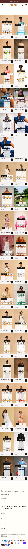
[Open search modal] (22, 5)
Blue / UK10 (21, 26)
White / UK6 (21, 95)
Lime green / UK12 (7, 53)
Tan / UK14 (4, 303)
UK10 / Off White (7, 443)
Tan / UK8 (10, 298)
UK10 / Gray (7, 151)
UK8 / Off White (7, 441)
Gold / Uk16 (7, 352)
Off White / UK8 (21, 269)
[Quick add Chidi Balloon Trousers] (12, 135)
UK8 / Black (21, 441)
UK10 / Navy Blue (7, 149)
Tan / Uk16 (10, 303)
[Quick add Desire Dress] (12, 209)
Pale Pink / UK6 (21, 71)
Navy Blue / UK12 (7, 127)
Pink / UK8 (10, 73)
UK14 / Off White (7, 448)
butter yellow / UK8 (7, 196)
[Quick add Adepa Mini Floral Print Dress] (12, 37)
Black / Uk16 (21, 377)
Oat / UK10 (10, 176)
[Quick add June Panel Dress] (12, 331)
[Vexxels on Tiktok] (5, 529)
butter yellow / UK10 (7, 198)
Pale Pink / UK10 (21, 76)
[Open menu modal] (2, 5)
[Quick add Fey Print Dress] (26, 258)
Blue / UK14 (21, 31)
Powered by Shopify (4, 536)
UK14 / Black (21, 448)
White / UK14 (21, 105)
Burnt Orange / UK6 (21, 243)
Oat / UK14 (4, 180)
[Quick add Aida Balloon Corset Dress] (26, 37)
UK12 (17, 205)
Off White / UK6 (21, 267)
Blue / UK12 (21, 29)
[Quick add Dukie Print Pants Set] (12, 233)
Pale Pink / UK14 (21, 80)
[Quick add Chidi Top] (12, 159)
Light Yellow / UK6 (7, 22)
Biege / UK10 (21, 51)
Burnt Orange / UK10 (21, 245)
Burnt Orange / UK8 (21, 247)
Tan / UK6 (4, 298)
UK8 (21, 203)
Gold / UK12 (7, 348)
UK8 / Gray (7, 156)
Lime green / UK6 (7, 46)
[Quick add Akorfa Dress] (26, 61)
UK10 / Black (21, 443)
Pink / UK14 (7, 82)
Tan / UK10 (4, 301)
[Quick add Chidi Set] (26, 135)
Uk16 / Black (21, 450)
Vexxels (8, 534)
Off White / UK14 (21, 276)
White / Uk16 (21, 107)
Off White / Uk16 (21, 278)
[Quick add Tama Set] (26, 454)
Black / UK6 (21, 365)
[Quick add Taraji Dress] (12, 478)
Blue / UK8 (24, 24)
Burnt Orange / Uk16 (21, 254)
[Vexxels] (14, 5)
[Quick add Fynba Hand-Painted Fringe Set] (12, 282)
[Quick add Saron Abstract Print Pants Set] (26, 429)
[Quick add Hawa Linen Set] (26, 282)
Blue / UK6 (18, 24)
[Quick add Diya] (26, 209)
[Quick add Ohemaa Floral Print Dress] (12, 405)
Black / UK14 (21, 374)
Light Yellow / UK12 (7, 29)
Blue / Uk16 (21, 33)
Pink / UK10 (7, 76)
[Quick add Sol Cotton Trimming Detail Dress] (12, 454)
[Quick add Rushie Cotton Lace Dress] (12, 429)
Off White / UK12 (21, 274)
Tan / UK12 (10, 301)
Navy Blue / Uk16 (7, 131)
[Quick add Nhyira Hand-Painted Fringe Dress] (12, 380)
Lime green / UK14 (7, 55)
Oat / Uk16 (10, 180)
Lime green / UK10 (7, 51)
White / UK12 (21, 102)
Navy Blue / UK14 (7, 129)
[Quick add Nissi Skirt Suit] (26, 380)
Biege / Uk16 (21, 58)
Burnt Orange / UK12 (21, 249)
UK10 (24, 203)
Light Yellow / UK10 (7, 26)
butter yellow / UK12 (7, 200)
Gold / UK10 (7, 345)
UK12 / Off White (7, 446)
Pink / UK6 (4, 73)
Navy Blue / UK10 (7, 125)
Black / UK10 (21, 370)
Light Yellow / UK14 (7, 31)
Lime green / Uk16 (7, 58)
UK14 (21, 205)
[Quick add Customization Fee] (26, 159)
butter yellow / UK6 (7, 194)
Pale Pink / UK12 (21, 78)
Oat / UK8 (4, 178)
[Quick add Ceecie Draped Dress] (26, 110)
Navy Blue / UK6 (7, 120)
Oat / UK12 (10, 178)
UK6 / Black (21, 439)
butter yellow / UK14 (7, 203)
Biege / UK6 (21, 46)
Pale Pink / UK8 (21, 73)
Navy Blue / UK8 (7, 122)
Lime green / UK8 (7, 49)
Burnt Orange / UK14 (21, 252)
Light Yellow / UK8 (7, 24)
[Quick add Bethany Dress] (12, 110)
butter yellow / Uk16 (7, 205)
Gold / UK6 (7, 341)
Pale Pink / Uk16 (21, 82)
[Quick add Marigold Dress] (12, 356)
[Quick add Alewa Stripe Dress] (12, 86)
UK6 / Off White (7, 439)
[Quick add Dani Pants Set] (12, 184)
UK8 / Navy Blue (7, 154)
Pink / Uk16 (7, 80)
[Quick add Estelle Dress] (12, 258)
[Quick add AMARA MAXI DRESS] (26, 86)
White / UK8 (21, 98)
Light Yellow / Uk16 (7, 33)
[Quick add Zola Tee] (26, 478)
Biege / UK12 (21, 53)
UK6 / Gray (7, 147)
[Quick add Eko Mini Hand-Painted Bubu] (26, 233)
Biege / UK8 (21, 49)
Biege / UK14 (21, 55)
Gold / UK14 (7, 350)
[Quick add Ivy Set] (26, 307)
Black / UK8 (21, 368)
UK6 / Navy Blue (7, 145)
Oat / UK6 (4, 176)
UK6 (17, 203)
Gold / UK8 (7, 343)
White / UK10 (21, 100)
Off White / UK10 (21, 272)
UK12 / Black (21, 446)
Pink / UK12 (7, 78)
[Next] (22, 1)
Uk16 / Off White (7, 450)
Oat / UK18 (24, 328)
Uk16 (25, 205)
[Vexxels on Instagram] (2, 529)
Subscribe (25, 523)
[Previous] (5, 1)
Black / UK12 (21, 372)
